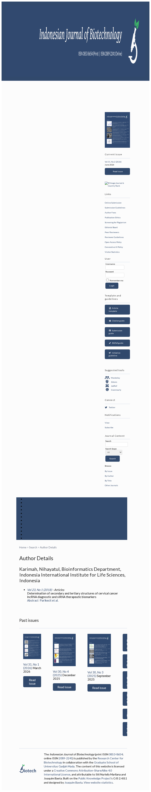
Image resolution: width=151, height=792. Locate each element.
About (28, 502)
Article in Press (35, 538)
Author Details (48, 547)
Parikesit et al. (49, 600)
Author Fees (110, 212)
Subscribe (109, 427)
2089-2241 (66, 758)
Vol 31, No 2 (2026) (113, 162)
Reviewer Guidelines (114, 237)
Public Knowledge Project (94, 778)
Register (30, 510)
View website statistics (98, 782)
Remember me (116, 280)
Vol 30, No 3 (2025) (95, 674)
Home (28, 499)
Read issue (117, 171)
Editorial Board (111, 227)
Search (29, 513)
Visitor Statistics (112, 252)
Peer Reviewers (112, 232)
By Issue (108, 471)
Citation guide (117, 320)
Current (29, 517)
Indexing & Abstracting (41, 531)
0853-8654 (116, 754)
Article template (113, 309)
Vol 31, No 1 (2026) (31, 666)
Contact (30, 534)
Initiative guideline (114, 354)
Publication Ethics (113, 217)
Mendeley (115, 378)
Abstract (33, 600)
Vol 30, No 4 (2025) (61, 673)
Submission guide (115, 332)
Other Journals (111, 485)
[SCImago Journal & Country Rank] (117, 186)
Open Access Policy (113, 242)
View (107, 423)
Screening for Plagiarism (115, 222)
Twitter (112, 407)
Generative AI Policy (114, 247)
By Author (109, 476)
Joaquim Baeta (73, 782)
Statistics (31, 527)
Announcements (35, 524)
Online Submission (113, 202)
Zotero (114, 382)
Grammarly (116, 390)
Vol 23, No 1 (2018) (39, 589)
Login (28, 506)
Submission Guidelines (115, 207)
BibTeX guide (117, 343)
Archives (30, 520)
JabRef (114, 386)
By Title (108, 480)
